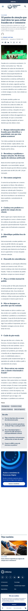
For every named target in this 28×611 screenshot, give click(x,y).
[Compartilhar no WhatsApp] (14, 42)
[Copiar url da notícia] (2, 42)
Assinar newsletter (14, 484)
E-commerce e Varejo (16, 406)
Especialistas (4, 589)
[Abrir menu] (3, 6)
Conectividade (4, 15)
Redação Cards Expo (8, 37)
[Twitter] (10, 577)
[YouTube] (18, 577)
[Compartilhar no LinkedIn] (8, 42)
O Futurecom (4, 582)
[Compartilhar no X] (11, 42)
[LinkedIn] (14, 577)
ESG (15, 589)
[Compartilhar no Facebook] (16, 42)
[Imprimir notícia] (5, 42)
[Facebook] (6, 577)
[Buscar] (25, 6)
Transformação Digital (19, 585)
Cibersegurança (5, 406)
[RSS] (22, 577)
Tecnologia (17, 582)
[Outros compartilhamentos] (19, 42)
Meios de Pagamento (19, 409)
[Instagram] (2, 577)
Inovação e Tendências (7, 409)
